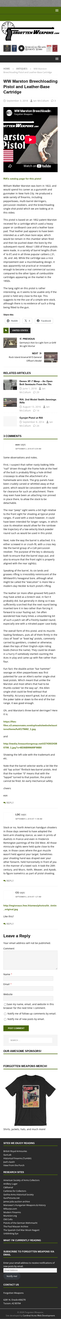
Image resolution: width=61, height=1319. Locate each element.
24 (37, 425)
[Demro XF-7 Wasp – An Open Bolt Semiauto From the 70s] (10, 385)
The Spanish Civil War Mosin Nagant (21, 1229)
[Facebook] (27, 17)
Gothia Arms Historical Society (18, 1194)
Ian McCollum (41, 100)
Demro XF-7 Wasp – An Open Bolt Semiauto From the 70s (36, 382)
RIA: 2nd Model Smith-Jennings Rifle (37, 401)
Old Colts (8, 1219)
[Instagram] (40, 17)
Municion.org (10, 1215)
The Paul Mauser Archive (15, 1226)
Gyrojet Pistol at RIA (31, 417)
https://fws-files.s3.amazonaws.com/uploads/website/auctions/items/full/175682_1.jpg (30, 725)
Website (8, 994)
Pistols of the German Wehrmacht (20, 1222)
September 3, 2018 (17, 100)
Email (6, 984)
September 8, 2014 (33, 422)
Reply (9, 803)
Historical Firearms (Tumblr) (17, 1158)
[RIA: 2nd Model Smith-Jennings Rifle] (10, 402)
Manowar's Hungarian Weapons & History (24, 1204)
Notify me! (12, 1275)
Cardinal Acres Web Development (39, 1315)
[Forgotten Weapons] (30, 39)
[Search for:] (30, 1040)
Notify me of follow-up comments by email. (31, 1013)
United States (20, 330)
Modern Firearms (12, 1212)
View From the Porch (13, 1165)
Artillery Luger (10, 1183)
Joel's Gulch (9, 1161)
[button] (56, 10)
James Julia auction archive (16, 1201)
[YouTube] (21, 17)
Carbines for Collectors (14, 1190)
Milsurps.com (10, 1208)
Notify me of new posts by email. (26, 1019)
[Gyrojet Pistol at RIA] (10, 421)
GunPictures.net (11, 1197)
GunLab (7, 1154)
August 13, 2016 (32, 406)
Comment (8, 948)
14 (37, 410)
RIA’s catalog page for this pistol (22, 178)
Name (7, 974)
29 (37, 392)
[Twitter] (34, 17)
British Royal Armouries (15, 1151)
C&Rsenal (8, 1187)
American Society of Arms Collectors (21, 1180)
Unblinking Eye (10, 1233)
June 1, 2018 (30, 388)
